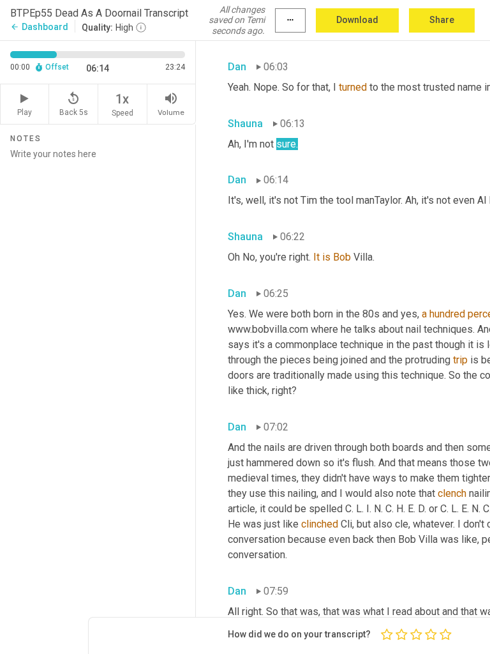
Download (357, 20)
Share (441, 20)
